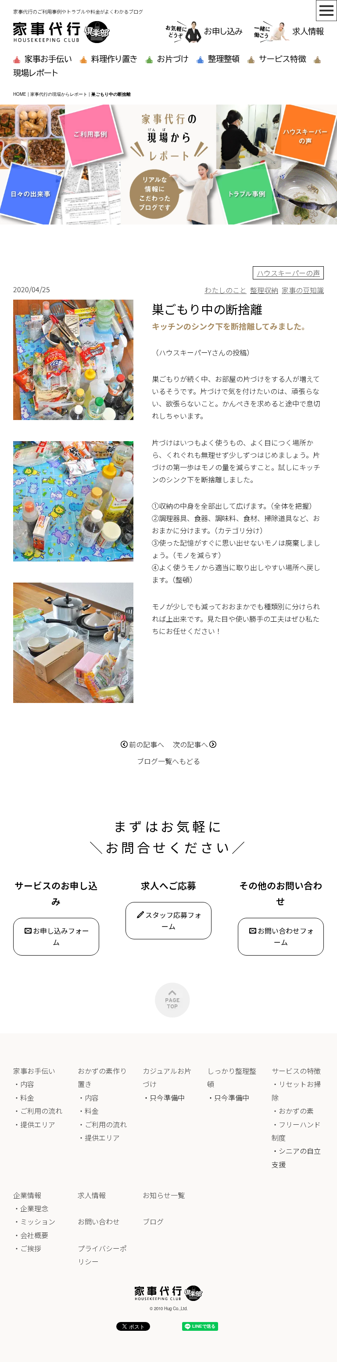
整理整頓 (224, 59)
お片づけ (173, 59)
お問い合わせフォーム (286, 936)
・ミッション (34, 1221)
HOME (19, 94)
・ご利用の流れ (37, 1110)
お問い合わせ (99, 1221)
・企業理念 (30, 1208)
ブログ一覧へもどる (168, 761)
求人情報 (308, 31)
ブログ (153, 1221)
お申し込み (223, 31)
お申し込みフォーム (61, 936)
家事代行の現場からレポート (58, 94)
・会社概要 (30, 1235)
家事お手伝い (48, 59)
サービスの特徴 (296, 1070)
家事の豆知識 (303, 290)
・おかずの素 (293, 1110)
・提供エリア (34, 1124)
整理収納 (264, 290)
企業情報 (27, 1195)
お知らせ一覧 (164, 1195)
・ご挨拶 (27, 1248)
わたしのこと (225, 290)
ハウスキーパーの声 (288, 273)
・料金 (23, 1097)
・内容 (23, 1084)
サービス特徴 (282, 59)
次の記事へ (190, 744)
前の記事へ (146, 744)
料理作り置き (114, 59)
